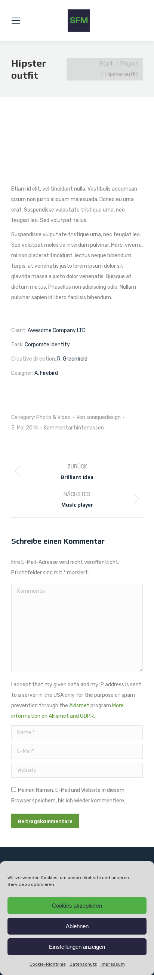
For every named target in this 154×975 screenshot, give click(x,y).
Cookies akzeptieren (77, 905)
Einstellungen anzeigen (77, 947)
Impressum (113, 964)
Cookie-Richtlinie (48, 964)
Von (98, 417)
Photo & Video (53, 417)
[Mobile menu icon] (15, 20)
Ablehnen (77, 926)
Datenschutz (83, 964)
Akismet (79, 705)
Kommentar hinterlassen (74, 428)
